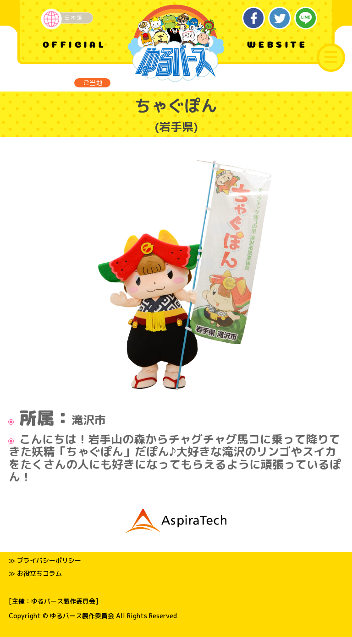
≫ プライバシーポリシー (45, 560)
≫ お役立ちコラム (35, 573)
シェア (253, 18)
